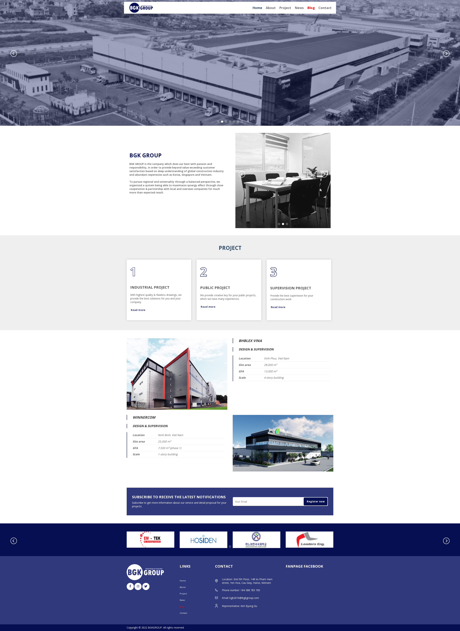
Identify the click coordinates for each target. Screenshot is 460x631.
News (299, 8)
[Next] (446, 53)
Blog (311, 8)
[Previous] (13, 53)
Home (257, 8)
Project (285, 8)
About (271, 8)
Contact (325, 8)
